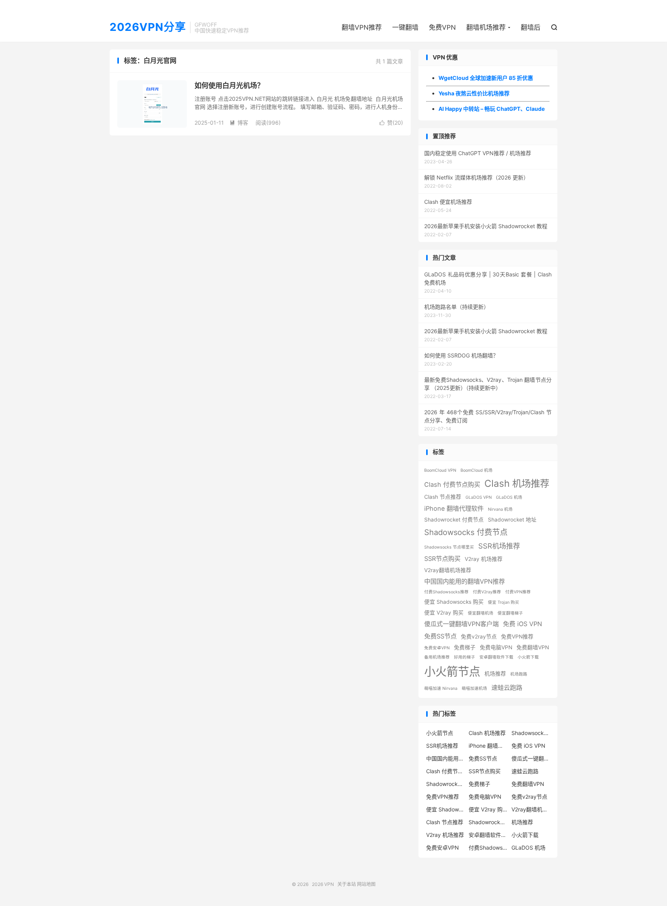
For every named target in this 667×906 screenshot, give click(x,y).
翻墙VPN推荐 (362, 27)
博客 (239, 122)
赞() (391, 122)
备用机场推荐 (437, 657)
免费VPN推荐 (517, 636)
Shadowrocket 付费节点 (454, 520)
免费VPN (442, 27)
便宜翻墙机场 (480, 613)
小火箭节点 (452, 671)
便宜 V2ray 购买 (444, 613)
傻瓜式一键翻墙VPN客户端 (461, 624)
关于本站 (346, 884)
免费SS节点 (440, 636)
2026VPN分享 (148, 27)
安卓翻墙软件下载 (496, 657)
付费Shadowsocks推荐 (446, 591)
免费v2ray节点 (479, 636)
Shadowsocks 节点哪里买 (449, 547)
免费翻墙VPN (532, 647)
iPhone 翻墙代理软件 (454, 508)
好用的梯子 (464, 657)
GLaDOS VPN (479, 497)
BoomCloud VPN (440, 470)
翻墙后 (530, 27)
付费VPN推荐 (518, 591)
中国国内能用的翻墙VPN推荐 (464, 581)
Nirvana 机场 (500, 509)
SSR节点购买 (442, 558)
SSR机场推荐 (499, 546)
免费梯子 (465, 647)
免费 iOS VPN (522, 624)
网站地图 (366, 884)
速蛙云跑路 (506, 687)
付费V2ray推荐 (487, 591)
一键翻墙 (405, 27)
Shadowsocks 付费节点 (466, 532)
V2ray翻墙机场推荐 (447, 570)
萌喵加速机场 (474, 688)
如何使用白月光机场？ (229, 85)
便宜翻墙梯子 (510, 613)
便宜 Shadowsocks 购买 (454, 602)
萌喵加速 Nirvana (440, 688)
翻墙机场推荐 (486, 27)
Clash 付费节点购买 (452, 484)
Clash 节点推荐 (442, 497)
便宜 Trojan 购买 (503, 602)
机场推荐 (495, 674)
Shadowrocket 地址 (512, 520)
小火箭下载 (528, 657)
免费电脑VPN (496, 647)
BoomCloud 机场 (476, 470)
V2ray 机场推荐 (484, 559)
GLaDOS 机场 (509, 497)
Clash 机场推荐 (516, 483)
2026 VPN (323, 884)
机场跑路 (518, 674)
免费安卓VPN (437, 647)
